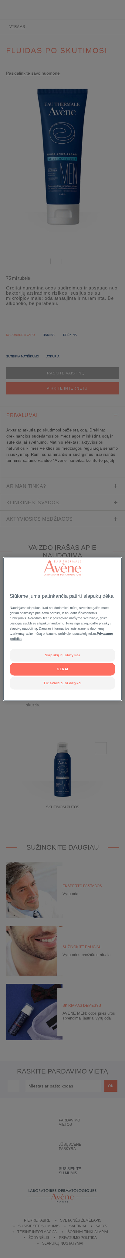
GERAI (62, 669)
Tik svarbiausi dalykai (62, 683)
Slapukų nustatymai (62, 655)
